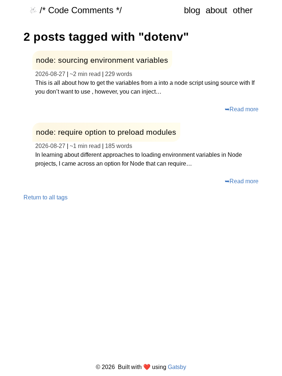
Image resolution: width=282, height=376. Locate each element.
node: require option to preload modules (106, 132)
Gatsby (177, 367)
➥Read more (241, 109)
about (216, 10)
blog (192, 10)
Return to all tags (46, 197)
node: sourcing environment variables (102, 60)
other (243, 10)
